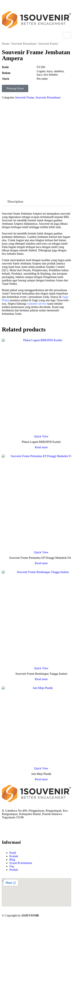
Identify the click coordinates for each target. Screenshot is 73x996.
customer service (37, 303)
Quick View (41, 436)
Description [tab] (15, 201)
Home (5, 43)
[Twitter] (3, 830)
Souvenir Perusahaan (23, 43)
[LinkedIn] (3, 834)
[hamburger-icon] (67, 35)
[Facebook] (3, 827)
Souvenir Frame (48, 43)
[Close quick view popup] (1, 7)
